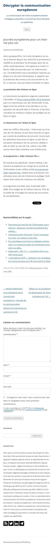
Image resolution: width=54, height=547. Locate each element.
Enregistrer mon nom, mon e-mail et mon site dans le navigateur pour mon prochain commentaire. (26, 400)
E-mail (7, 376)
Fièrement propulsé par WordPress (16, 542)
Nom (6, 365)
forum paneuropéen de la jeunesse (33, 99)
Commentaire (10, 334)
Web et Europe (35, 268)
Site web (7, 386)
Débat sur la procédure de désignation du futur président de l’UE (40, 292)
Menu (27, 29)
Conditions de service (33, 410)
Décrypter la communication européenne (27, 7)
